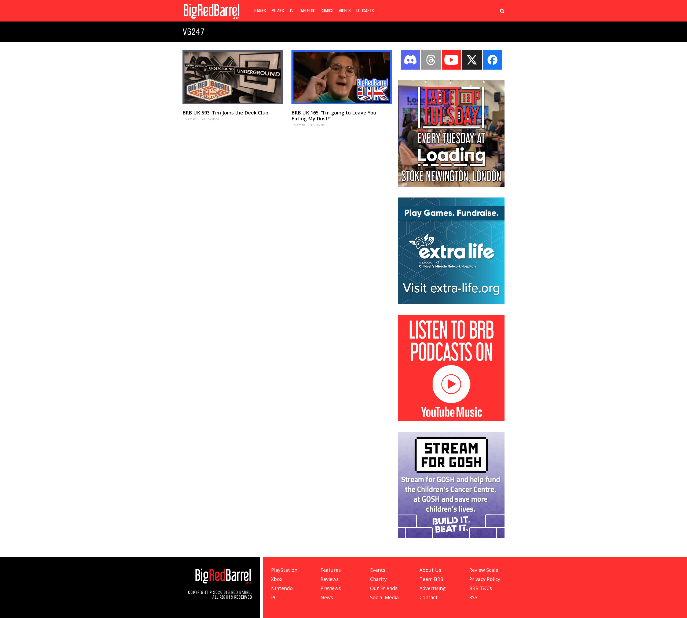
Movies (277, 10)
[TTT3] (451, 185)
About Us (430, 570)
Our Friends (383, 588)
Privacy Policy (484, 579)
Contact (428, 597)
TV (291, 10)
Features (330, 570)
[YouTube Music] (451, 419)
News (326, 597)
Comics (326, 10)
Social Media (384, 597)
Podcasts (365, 10)
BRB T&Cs (480, 588)
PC (274, 597)
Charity (378, 579)
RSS (473, 597)
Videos (345, 10)
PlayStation (284, 570)
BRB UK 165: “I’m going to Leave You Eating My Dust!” (333, 115)
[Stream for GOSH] (451, 537)
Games (260, 10)
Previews (330, 588)
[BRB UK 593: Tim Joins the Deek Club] (232, 77)
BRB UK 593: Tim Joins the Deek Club (225, 112)
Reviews (329, 579)
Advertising (432, 588)
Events (377, 570)
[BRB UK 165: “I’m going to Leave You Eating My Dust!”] (341, 77)
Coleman (189, 119)
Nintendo (282, 588)
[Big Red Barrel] (211, 20)
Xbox (276, 579)
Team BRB (431, 579)
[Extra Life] (451, 302)
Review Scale (483, 570)
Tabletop (307, 10)
